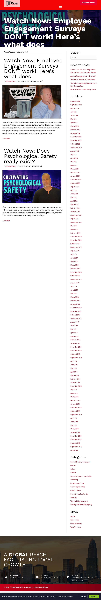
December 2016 (76, 347)
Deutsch (73, 473)
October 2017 (75, 315)
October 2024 (75, 101)
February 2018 (75, 301)
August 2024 (74, 108)
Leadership (74, 480)
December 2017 (76, 308)
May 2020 (73, 226)
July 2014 (73, 418)
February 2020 (75, 233)
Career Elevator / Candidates (80, 462)
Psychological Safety (77, 487)
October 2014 (75, 411)
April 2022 (74, 201)
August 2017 (74, 322)
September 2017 (76, 318)
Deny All (83, 596)
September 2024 (76, 105)
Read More (6, 139)
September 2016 (76, 358)
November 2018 (76, 272)
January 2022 (75, 212)
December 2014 (76, 407)
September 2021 (76, 215)
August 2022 (74, 187)
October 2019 (75, 244)
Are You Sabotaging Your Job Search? (83, 76)
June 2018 (74, 290)
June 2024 (74, 115)
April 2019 (74, 261)
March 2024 (74, 126)
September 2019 (76, 247)
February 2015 (75, 400)
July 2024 (73, 112)
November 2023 (76, 140)
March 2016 (74, 375)
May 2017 (73, 329)
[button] (88, 2)
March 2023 (74, 169)
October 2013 (75, 443)
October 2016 (75, 354)
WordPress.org (75, 527)
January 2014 (75, 432)
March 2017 (74, 336)
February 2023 (75, 172)
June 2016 (74, 365)
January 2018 (75, 304)
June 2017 (74, 326)
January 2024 (75, 133)
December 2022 (76, 180)
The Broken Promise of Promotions (82, 80)
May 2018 (73, 294)
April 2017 (74, 333)
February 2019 (75, 269)
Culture (72, 469)
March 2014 (74, 429)
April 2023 (74, 165)
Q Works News (75, 490)
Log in (72, 516)
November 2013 (76, 440)
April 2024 (74, 123)
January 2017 (75, 343)
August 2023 (74, 151)
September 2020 (76, 222)
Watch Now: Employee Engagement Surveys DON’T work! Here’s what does (33, 68)
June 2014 (74, 422)
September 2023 (76, 147)
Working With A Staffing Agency (81, 505)
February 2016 (75, 379)
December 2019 (76, 237)
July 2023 (73, 155)
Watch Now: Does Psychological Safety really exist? (30, 156)
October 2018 (75, 276)
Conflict (73, 465)
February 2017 (75, 340)
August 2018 (74, 283)
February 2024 (75, 130)
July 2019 (73, 254)
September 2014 (76, 415)
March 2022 (74, 204)
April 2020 (74, 229)
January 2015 (75, 404)
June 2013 (74, 450)
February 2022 (75, 208)
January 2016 (75, 383)
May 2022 (73, 197)
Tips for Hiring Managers (79, 501)
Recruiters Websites (41, 587)
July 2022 (73, 190)
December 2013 (76, 436)
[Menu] (60, 6)
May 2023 (73, 162)
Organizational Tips (77, 483)
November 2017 (76, 311)
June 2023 (74, 158)
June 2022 (74, 194)
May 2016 (73, 368)
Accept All (93, 596)
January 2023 (75, 176)
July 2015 (73, 390)
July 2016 (73, 361)
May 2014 (73, 425)
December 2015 (76, 386)
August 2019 (74, 251)
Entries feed (74, 520)
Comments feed (76, 523)
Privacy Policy (9, 587)
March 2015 (74, 397)
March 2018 (74, 297)
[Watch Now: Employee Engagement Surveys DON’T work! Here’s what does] (31, 102)
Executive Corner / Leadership (80, 476)
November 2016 (76, 350)
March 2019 (74, 265)
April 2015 (74, 393)
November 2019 (76, 240)
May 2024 (73, 119)
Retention (73, 497)
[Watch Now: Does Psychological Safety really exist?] (31, 187)
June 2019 (74, 258)
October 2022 (75, 183)
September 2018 (76, 279)
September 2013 (76, 447)
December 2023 (76, 137)
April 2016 (74, 372)
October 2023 (75, 144)
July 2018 (73, 286)
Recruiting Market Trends (79, 494)
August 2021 (74, 219)
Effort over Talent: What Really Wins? (83, 90)
